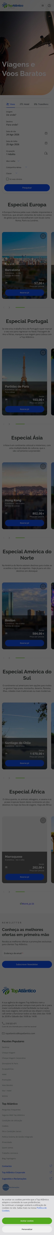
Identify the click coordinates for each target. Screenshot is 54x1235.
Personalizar (27, 1229)
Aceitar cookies (27, 1221)
